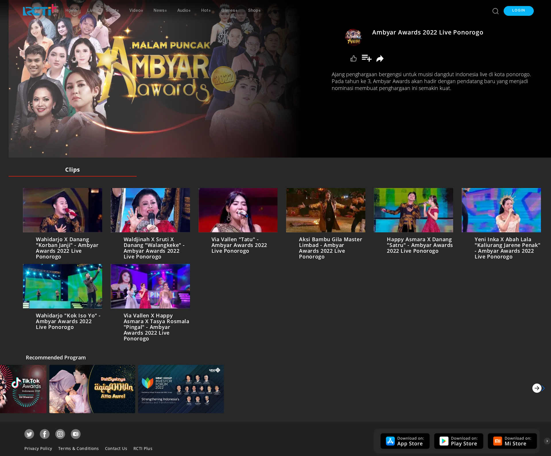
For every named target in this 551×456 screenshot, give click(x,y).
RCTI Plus (143, 447)
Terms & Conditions (78, 447)
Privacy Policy (38, 447)
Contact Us (116, 447)
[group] (404, 440)
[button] (519, 11)
